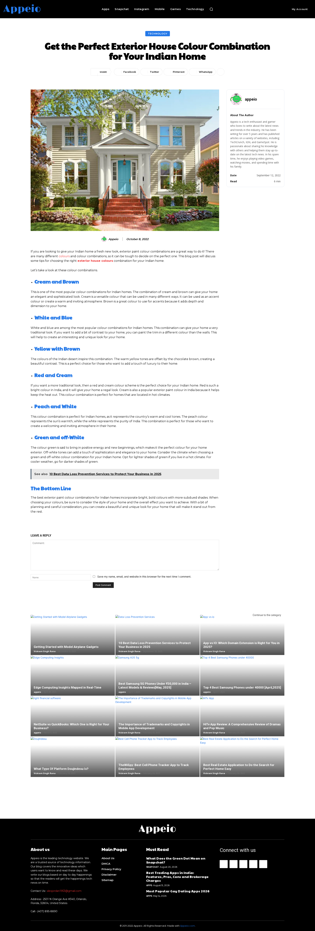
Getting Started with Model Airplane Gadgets (66, 647)
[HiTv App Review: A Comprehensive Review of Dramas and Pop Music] (242, 722)
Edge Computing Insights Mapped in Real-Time (67, 687)
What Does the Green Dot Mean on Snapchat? (175, 860)
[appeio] (104, 239)
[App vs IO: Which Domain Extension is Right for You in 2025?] (242, 641)
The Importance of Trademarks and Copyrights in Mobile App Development (154, 726)
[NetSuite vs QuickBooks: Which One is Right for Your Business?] (73, 722)
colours (64, 256)
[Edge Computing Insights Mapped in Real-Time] (73, 682)
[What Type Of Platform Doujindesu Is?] (73, 765)
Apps (149, 885)
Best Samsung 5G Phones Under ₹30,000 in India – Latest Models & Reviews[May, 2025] (154, 685)
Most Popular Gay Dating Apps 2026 (178, 891)
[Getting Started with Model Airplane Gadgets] (73, 641)
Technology (157, 33)
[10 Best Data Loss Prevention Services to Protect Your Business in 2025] (157, 641)
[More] (220, 71)
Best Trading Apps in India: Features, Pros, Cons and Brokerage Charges (177, 876)
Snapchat (152, 867)
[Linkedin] (243, 864)
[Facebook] (224, 864)
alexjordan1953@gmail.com (64, 891)
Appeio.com (187, 925)
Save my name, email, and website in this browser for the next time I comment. (144, 576)
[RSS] (253, 864)
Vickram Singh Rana (45, 651)
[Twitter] (263, 864)
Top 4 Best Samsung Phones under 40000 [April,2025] (242, 687)
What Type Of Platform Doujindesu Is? (61, 769)
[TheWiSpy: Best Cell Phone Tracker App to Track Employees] (157, 760)
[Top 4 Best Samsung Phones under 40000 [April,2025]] (242, 684)
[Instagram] (234, 864)
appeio (113, 239)
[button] (211, 9)
